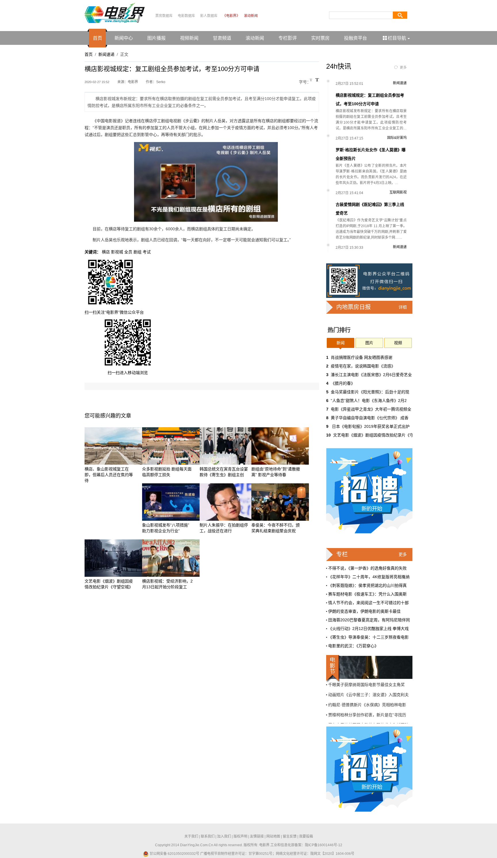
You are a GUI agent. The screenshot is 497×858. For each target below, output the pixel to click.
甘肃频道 (222, 38)
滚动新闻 (251, 16)
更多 (403, 68)
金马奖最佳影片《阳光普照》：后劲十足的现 (370, 392)
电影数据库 (186, 16)
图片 (369, 342)
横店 (106, 252)
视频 (398, 342)
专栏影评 (287, 38)
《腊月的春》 (343, 383)
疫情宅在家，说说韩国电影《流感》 (363, 366)
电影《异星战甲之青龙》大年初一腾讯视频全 (371, 409)
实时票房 (320, 38)
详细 (403, 307)
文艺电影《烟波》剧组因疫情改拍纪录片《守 (373, 435)
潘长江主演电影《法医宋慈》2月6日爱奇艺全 (371, 374)
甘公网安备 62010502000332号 (174, 854)
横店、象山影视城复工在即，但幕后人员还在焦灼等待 (109, 475)
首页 (97, 38)
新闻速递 (106, 54)
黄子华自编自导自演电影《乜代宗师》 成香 (369, 417)
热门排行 (339, 330)
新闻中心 (123, 38)
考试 (147, 252)
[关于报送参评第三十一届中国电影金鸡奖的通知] (369, 667)
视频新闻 (189, 38)
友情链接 (257, 836)
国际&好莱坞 (397, 138)
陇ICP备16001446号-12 (323, 845)
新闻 (341, 342)
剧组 (137, 252)
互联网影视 (398, 192)
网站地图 (273, 836)
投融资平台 (355, 38)
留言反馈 (290, 836)
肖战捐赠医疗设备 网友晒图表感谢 (361, 357)
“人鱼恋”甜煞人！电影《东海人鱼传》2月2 (369, 400)
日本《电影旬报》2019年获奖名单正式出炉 (370, 426)
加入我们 (224, 836)
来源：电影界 (127, 82)
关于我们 (191, 836)
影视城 (117, 252)
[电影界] (115, 12)
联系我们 (208, 836)
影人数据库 (208, 16)
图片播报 (156, 38)
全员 (128, 252)
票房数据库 (164, 16)
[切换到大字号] (317, 79)
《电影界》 (231, 16)
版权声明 (240, 836)
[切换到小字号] (311, 80)
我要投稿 (306, 836)
